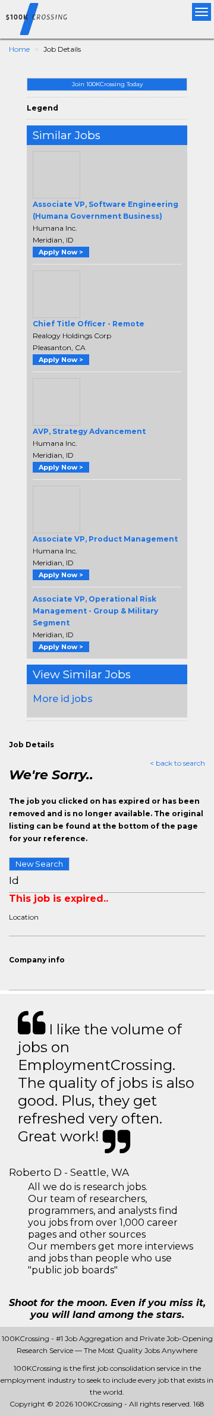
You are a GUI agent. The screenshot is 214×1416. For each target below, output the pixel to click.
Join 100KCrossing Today (107, 84)
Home (19, 49)
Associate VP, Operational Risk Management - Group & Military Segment (95, 610)
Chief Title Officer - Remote (88, 323)
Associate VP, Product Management (105, 538)
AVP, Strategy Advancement (89, 431)
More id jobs (63, 698)
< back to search (177, 763)
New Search (39, 864)
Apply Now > (61, 252)
